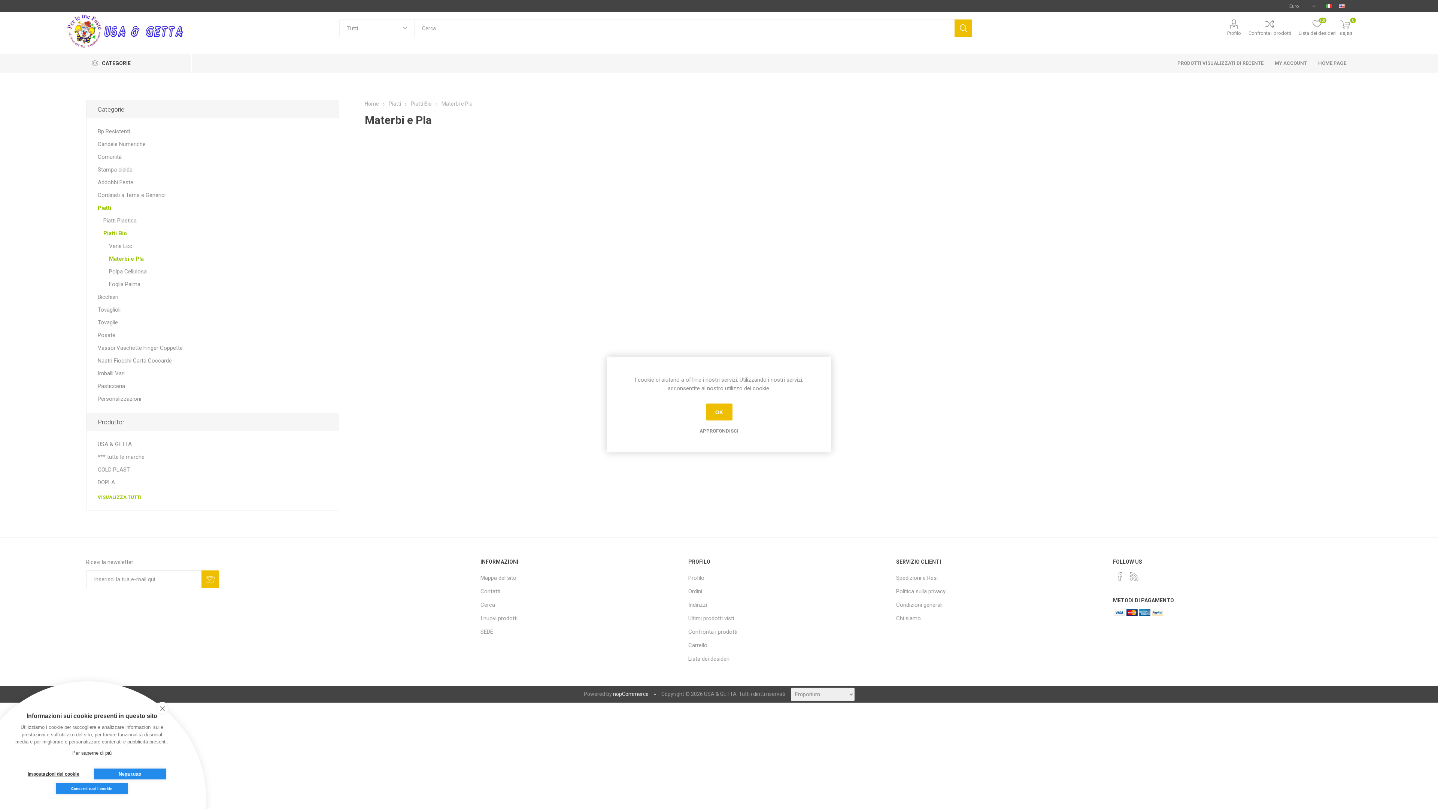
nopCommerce (631, 694)
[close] (162, 708)
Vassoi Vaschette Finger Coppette (140, 348)
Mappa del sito (498, 578)
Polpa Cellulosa (128, 271)
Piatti (104, 207)
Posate (106, 335)
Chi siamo (908, 618)
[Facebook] (1120, 576)
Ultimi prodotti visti (711, 618)
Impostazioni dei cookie (53, 774)
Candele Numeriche (122, 144)
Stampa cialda (115, 169)
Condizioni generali (919, 605)
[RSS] (1134, 576)
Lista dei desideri (708, 658)
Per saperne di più (92, 753)
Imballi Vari (111, 373)
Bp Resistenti (114, 131)
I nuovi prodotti (499, 618)
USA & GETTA (115, 444)
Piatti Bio (115, 233)
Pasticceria (111, 386)
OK (719, 412)
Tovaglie (108, 322)
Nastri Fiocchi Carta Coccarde (135, 360)
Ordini (695, 591)
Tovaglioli (109, 309)
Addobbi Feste (115, 182)
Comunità (110, 157)
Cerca (963, 28)
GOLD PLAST (114, 469)
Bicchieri (108, 297)
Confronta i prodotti (1270, 33)
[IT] (1329, 6)
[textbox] (684, 28)
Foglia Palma (124, 284)
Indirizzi (697, 605)
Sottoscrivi (210, 579)
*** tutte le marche (121, 457)
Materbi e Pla (126, 258)
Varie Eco (121, 246)
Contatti (490, 591)
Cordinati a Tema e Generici (132, 195)
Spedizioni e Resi (917, 578)
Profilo (1234, 33)
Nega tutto (130, 774)
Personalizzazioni (119, 399)
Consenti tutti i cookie (92, 789)
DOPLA (106, 482)
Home (372, 104)
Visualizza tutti (120, 497)
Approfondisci (719, 431)
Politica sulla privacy (921, 591)
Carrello (697, 645)
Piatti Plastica (120, 220)
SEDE (486, 631)
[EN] (1342, 6)
